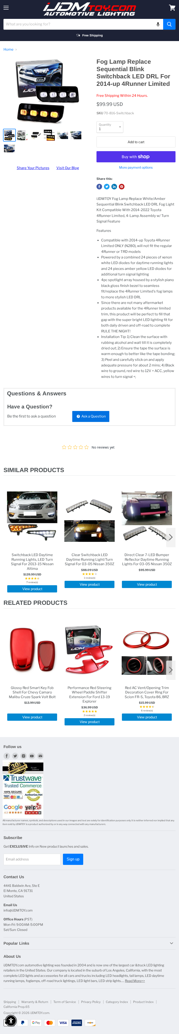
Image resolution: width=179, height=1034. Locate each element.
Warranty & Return (34, 1002)
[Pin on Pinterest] (121, 186)
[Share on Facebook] (99, 186)
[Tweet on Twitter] (107, 186)
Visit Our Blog (67, 168)
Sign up (73, 859)
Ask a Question (93, 416)
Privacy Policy (91, 1002)
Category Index (117, 1002)
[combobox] (83, 24)
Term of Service (64, 1002)
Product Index (143, 1002)
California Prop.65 (16, 1007)
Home (8, 50)
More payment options (136, 167)
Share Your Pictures (33, 168)
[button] (158, 24)
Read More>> (135, 981)
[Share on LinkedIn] (114, 186)
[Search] (169, 24)
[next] (171, 537)
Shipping (9, 1002)
